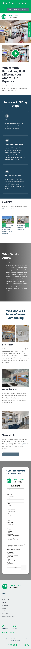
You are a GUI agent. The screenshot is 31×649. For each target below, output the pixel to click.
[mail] (22, 3)
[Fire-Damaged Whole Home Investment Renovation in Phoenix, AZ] (8, 220)
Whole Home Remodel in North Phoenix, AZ (23, 227)
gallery (24, 444)
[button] (4, 225)
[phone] (25, 3)
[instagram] (10, 3)
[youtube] (6, 3)
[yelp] (19, 3)
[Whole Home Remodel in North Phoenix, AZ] (23, 220)
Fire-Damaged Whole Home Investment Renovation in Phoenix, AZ (7, 230)
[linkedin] (13, 3)
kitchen (10, 288)
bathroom (18, 283)
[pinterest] (16, 3)
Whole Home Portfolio (8, 209)
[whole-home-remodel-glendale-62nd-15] (12, 584)
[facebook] (3, 3)
